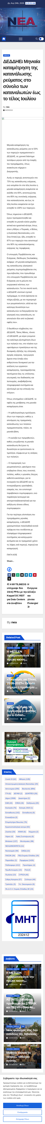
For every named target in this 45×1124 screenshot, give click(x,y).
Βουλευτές (28, 789)
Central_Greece (14, 648)
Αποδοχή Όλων (22, 1106)
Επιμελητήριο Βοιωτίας (16, 822)
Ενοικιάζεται (11, 817)
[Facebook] (9, 567)
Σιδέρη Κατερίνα (13, 879)
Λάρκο (9, 836)
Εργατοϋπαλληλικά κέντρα (17, 827)
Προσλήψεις (29, 865)
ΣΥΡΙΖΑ (23, 875)
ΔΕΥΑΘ (18, 793)
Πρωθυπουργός (13, 870)
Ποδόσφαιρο (12, 865)
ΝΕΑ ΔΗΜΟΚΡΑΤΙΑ (14, 846)
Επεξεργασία (23, 1112)
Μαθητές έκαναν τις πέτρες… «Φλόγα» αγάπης (18, 1056)
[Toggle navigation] (20, 39)
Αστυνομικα (12, 789)
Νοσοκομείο (11, 851)
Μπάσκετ (11, 841)
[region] (22, 1099)
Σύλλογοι (30, 879)
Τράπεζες (10, 884)
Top (31, 648)
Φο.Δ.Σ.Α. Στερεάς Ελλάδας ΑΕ (19, 889)
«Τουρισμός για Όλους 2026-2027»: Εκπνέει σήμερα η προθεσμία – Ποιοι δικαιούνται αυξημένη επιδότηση (21, 687)
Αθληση (24, 779)
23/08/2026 (13, 1038)
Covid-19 (10, 779)
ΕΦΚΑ (19, 803)
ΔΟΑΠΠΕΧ (31, 793)
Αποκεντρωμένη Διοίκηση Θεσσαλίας (21, 784)
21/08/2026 (13, 691)
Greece (6, 55)
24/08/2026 (13, 663)
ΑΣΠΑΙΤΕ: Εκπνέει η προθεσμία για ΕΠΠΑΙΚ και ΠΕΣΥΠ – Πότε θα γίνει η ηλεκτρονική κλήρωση (21, 1007)
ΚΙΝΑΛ (22, 832)
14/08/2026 (13, 719)
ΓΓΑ (8, 793)
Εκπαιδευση (28, 813)
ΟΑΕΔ (25, 851)
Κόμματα (33, 832)
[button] (37, 39)
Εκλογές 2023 (26, 808)
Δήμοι (10, 798)
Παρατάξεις (11, 860)
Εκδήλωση (33, 803)
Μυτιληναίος (27, 841)
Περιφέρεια (27, 860)
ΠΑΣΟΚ (10, 856)
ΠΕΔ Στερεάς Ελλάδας (28, 856)
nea (7, 107)
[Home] (4, 39)
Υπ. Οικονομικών (26, 884)
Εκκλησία (10, 808)
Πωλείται (10, 875)
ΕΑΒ (8, 803)
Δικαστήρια (24, 798)
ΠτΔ (27, 870)
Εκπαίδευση (12, 813)
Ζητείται (10, 832)
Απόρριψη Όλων (22, 1119)
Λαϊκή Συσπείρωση (25, 836)
